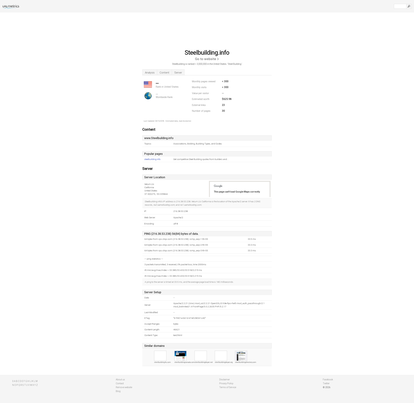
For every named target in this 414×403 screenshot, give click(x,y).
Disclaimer (224, 379)
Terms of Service (227, 387)
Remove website (124, 387)
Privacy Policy (226, 383)
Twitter (326, 383)
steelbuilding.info (152, 159)
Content (164, 72)
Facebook (328, 379)
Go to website (205, 59)
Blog (118, 391)
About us (120, 379)
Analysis (150, 72)
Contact (120, 383)
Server (178, 72)
